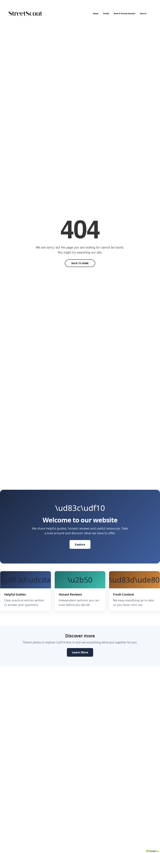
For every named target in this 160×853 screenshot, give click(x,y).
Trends (106, 13)
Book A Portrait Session (124, 13)
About (95, 13)
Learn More (80, 652)
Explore (80, 544)
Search (143, 13)
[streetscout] (25, 13)
